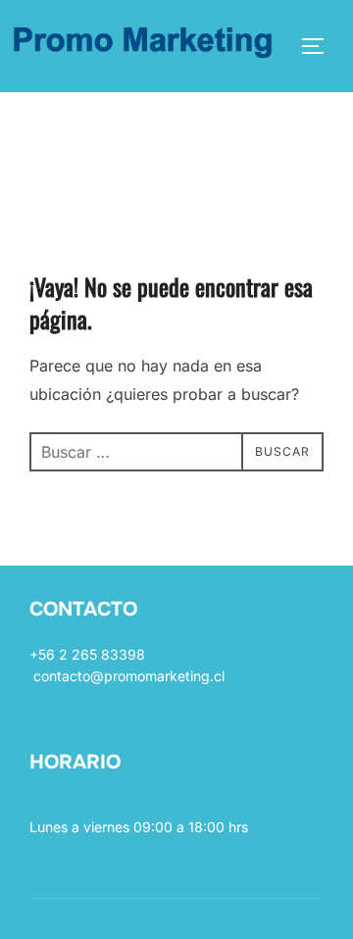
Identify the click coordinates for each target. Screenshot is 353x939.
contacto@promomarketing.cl (129, 675)
